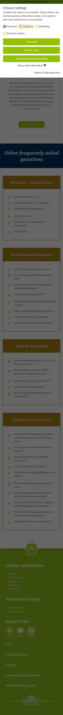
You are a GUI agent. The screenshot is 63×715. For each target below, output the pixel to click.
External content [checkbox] (15, 33)
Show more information (30, 65)
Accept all (31, 41)
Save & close (31, 50)
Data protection (51, 72)
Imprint (38, 72)
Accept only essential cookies (31, 58)
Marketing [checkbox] (44, 26)
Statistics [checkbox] (28, 26)
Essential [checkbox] (12, 26)
